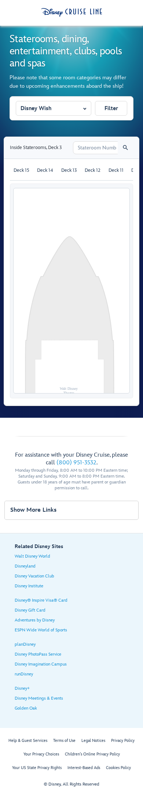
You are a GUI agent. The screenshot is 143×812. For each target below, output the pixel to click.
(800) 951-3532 (76, 462)
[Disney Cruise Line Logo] (71, 12)
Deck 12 (92, 170)
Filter (111, 108)
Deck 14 (45, 170)
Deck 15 (21, 170)
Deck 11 (116, 170)
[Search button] (125, 147)
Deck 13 (69, 170)
